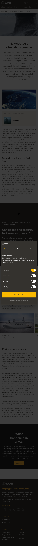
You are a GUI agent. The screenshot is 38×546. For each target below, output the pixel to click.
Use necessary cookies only (19, 301)
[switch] (33, 275)
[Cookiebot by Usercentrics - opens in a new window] (28, 244)
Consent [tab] (7, 249)
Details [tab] (19, 249)
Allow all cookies (19, 295)
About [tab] (31, 249)
